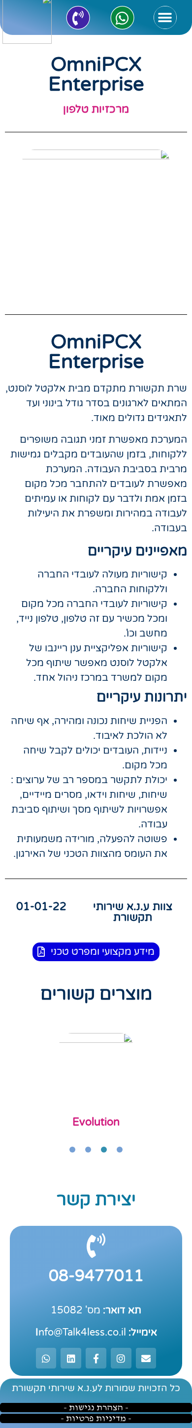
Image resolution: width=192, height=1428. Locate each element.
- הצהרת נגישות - (96, 1407)
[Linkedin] (71, 1358)
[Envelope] (146, 1358)
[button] (165, 17)
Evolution (96, 1122)
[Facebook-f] (96, 1358)
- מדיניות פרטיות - (96, 1418)
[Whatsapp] (122, 18)
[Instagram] (121, 1358)
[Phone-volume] (78, 18)
